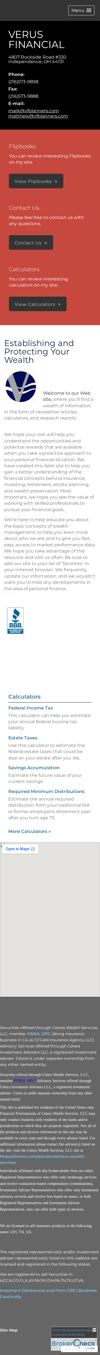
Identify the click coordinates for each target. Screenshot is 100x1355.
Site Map (9, 1330)
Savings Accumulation (34, 767)
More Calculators (29, 831)
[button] (81, 10)
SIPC (46, 1033)
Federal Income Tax (30, 708)
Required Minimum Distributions (46, 791)
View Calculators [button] (35, 304)
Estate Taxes (22, 737)
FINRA (33, 1033)
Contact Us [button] (28, 243)
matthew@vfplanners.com (38, 116)
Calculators (24, 696)
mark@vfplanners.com (33, 110)
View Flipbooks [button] (33, 181)
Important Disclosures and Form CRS (37, 1290)
